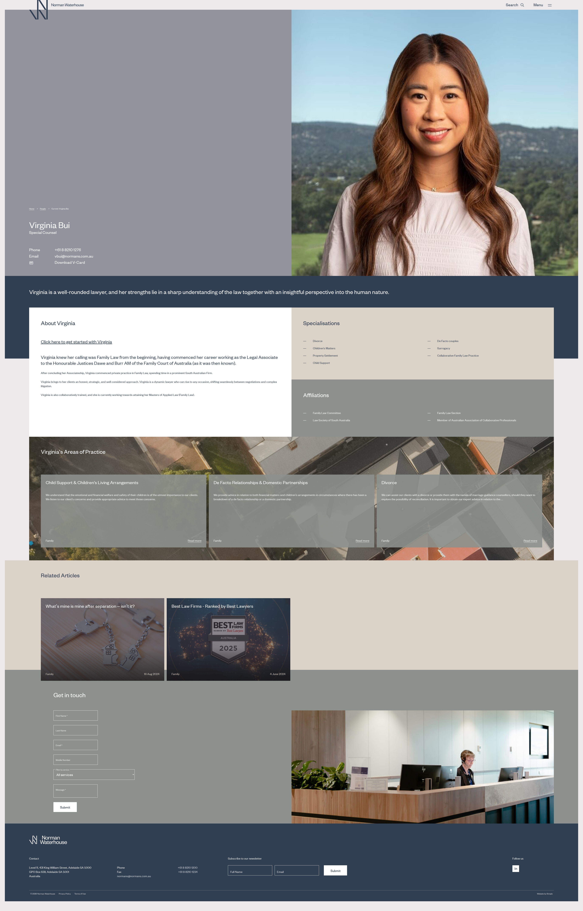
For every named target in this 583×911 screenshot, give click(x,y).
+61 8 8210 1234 (188, 871)
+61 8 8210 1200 (188, 867)
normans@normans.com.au (134, 876)
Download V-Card (70, 262)
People (43, 208)
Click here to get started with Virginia (76, 341)
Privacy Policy (65, 893)
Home (31, 208)
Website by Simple (545, 893)
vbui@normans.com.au (74, 255)
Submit (65, 807)
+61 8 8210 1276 (68, 249)
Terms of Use (80, 893)
